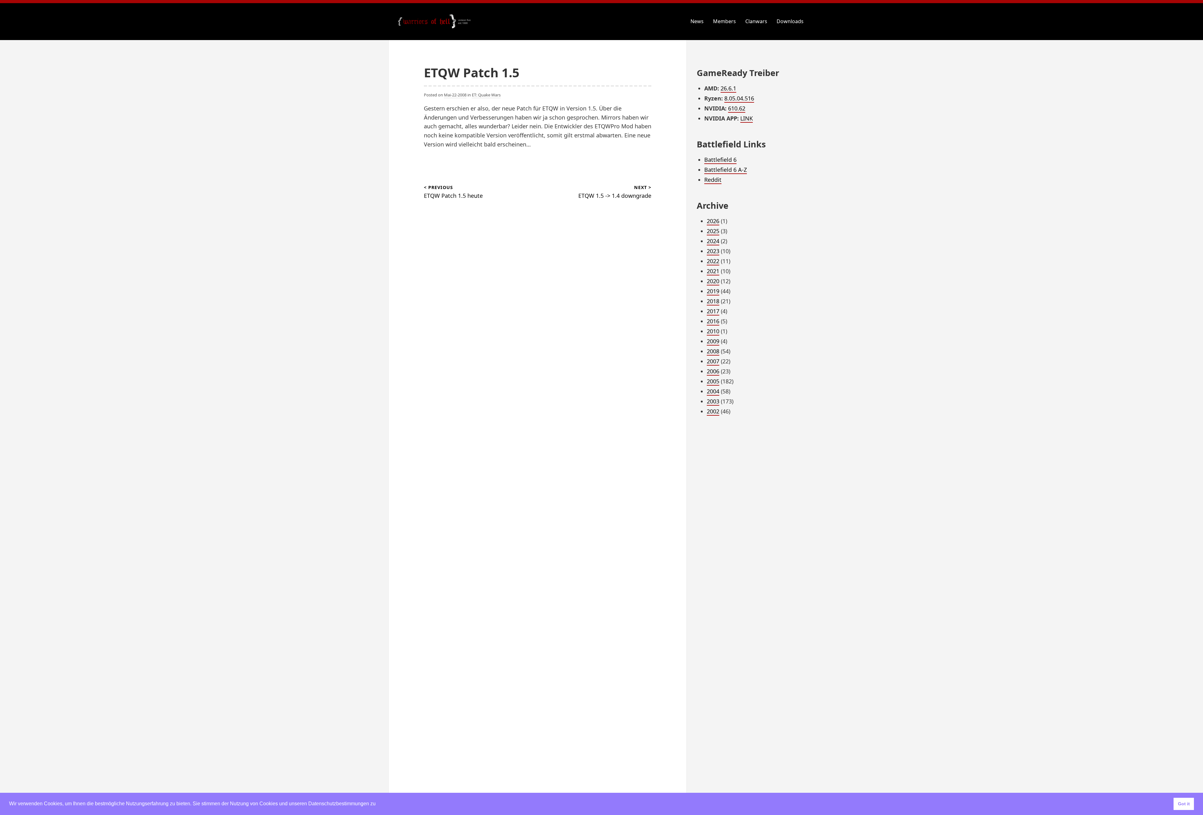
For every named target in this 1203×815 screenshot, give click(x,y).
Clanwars (756, 21)
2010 (713, 331)
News (697, 21)
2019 (713, 291)
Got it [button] (1184, 803)
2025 (713, 231)
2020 (713, 281)
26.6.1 (728, 88)
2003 (713, 401)
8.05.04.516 (739, 98)
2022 (713, 261)
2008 (713, 351)
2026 (713, 221)
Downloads (790, 21)
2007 (713, 361)
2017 (713, 311)
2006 (713, 371)
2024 (713, 241)
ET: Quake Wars (486, 95)
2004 (713, 391)
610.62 (736, 108)
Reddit (712, 179)
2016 (713, 321)
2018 (713, 301)
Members (724, 21)
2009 (713, 341)
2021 (713, 271)
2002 (713, 411)
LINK (746, 118)
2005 (713, 381)
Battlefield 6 (720, 159)
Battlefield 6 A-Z (725, 169)
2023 (713, 251)
